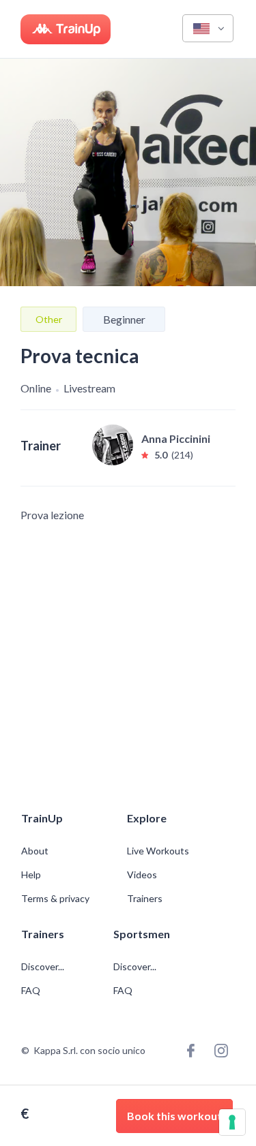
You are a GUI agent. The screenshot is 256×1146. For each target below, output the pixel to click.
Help (31, 874)
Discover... (43, 966)
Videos (142, 874)
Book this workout (174, 1115)
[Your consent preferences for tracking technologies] (232, 1122)
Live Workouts (158, 851)
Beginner (124, 319)
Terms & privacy (55, 898)
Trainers (144, 898)
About (34, 851)
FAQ (30, 990)
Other (48, 319)
